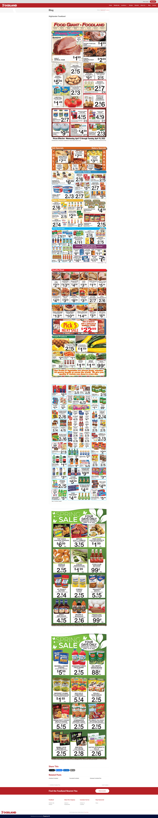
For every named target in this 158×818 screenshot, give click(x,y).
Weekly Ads (51, 803)
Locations (82, 804)
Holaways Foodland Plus (95, 778)
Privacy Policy (86, 812)
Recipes (50, 804)
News (97, 803)
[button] (52, 770)
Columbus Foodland (53, 778)
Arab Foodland (105, 785)
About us (66, 803)
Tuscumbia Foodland (74, 778)
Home (98, 10)
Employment (67, 804)
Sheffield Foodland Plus (54, 785)
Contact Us (82, 803)
